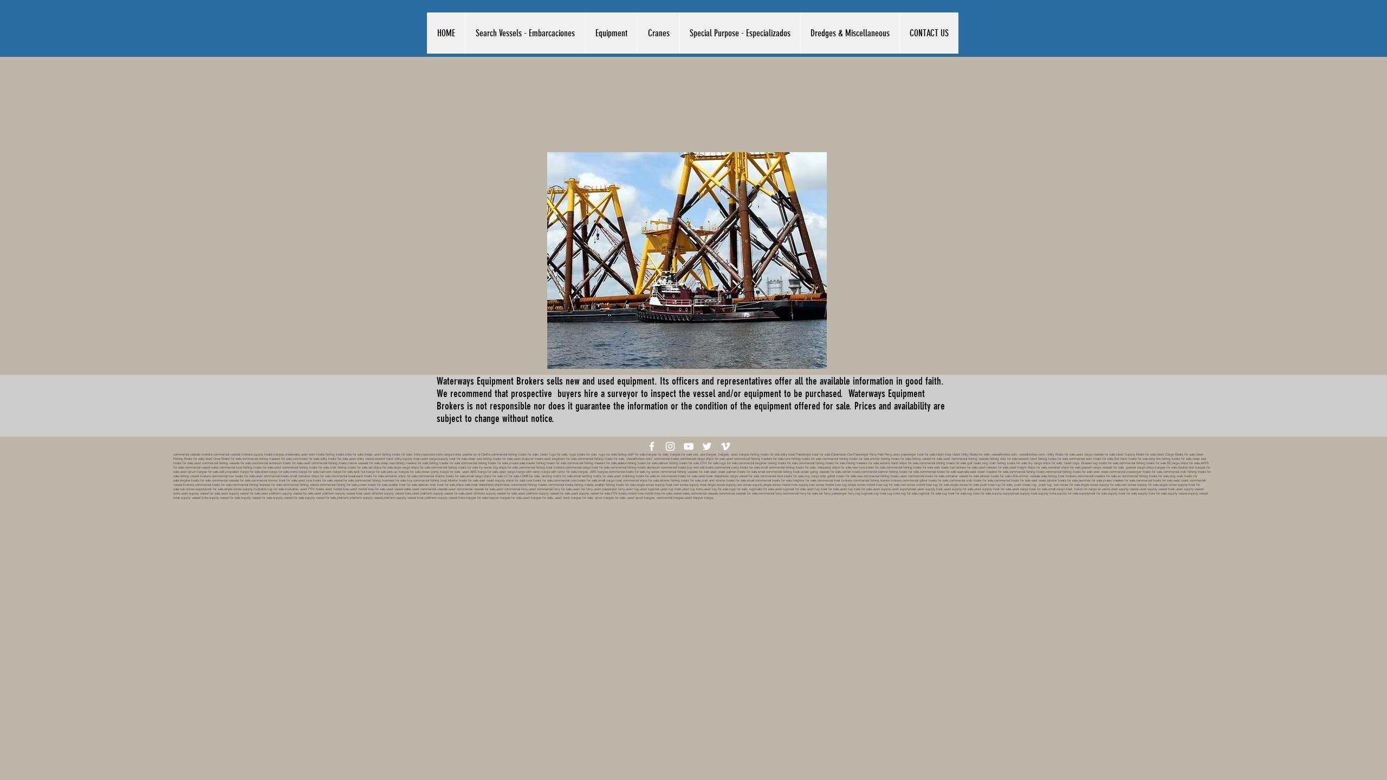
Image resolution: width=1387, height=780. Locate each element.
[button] (525, 33)
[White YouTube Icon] (689, 446)
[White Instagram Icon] (670, 446)
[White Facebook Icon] (652, 446)
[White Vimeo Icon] (725, 446)
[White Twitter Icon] (707, 446)
